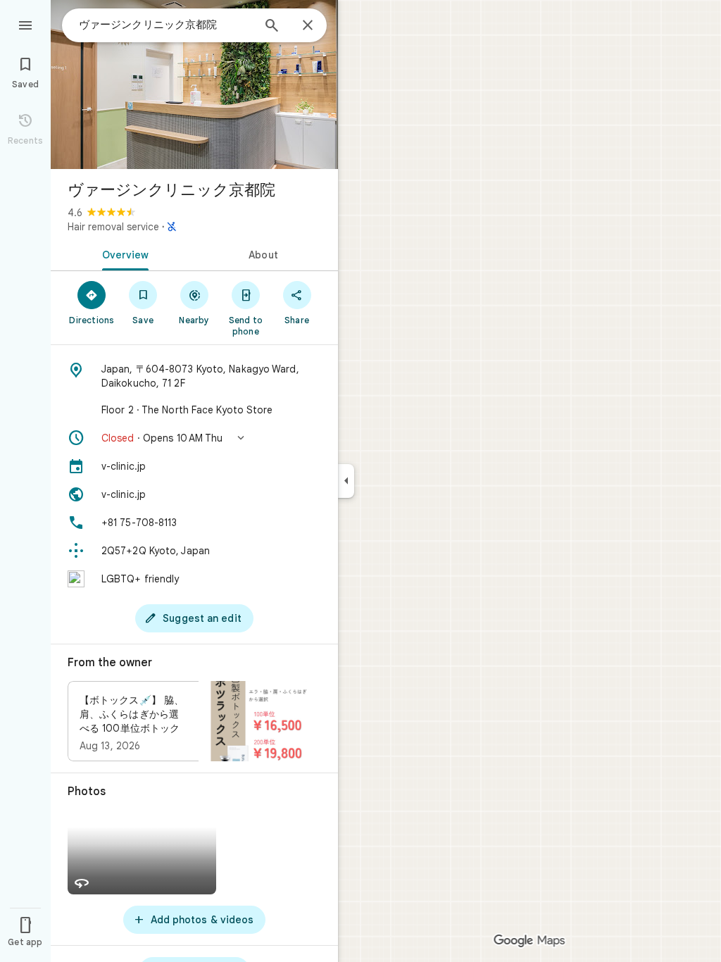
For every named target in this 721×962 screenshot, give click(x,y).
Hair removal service (113, 226)
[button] (194, 438)
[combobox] (165, 24)
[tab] (123, 253)
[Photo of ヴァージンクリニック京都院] (194, 84)
